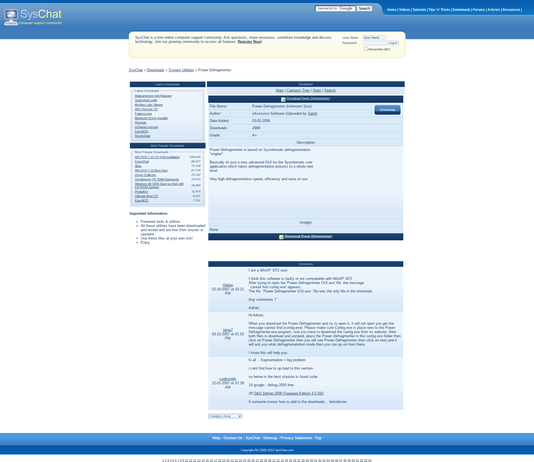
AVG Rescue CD (146, 109)
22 (236, 460)
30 (269, 460)
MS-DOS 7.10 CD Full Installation (157, 157)
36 (294, 460)
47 (340, 460)
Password (349, 43)
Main (280, 90)
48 (345, 460)
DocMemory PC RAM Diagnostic (157, 179)
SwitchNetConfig (146, 100)
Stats (317, 90)
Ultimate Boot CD (146, 196)
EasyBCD (141, 131)
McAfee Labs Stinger (149, 104)
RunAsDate (142, 136)
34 (286, 460)
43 (324, 460)
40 (311, 460)
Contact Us (233, 438)
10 (186, 460)
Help (216, 438)
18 (219, 460)
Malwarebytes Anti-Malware (153, 95)
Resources (511, 10)
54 (370, 460)
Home (392, 10)
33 (282, 460)
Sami (312, 113)
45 (332, 460)
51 (357, 460)
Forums (479, 10)
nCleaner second (146, 127)
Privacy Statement (296, 438)
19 (224, 460)
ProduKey (141, 191)
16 (211, 460)
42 (320, 460)
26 (253, 460)
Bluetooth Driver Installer (151, 118)
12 (194, 460)
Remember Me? (379, 49)
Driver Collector (145, 175)
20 (228, 460)
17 (215, 460)
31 (274, 460)
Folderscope (143, 113)
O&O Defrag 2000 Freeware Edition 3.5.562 (288, 393)
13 (199, 460)
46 (336, 460)
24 (244, 460)
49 (349, 460)
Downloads (461, 10)
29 (265, 460)
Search (330, 90)
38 (303, 460)
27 (257, 460)
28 (261, 460)
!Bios (138, 166)
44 (328, 460)
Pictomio (140, 122)
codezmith (227, 379)
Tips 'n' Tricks (439, 10)
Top (318, 438)
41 (315, 460)
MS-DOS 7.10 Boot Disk (151, 170)
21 (232, 460)
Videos (404, 10)
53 (365, 460)
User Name (350, 37)
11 (190, 460)
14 (203, 460)
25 (249, 460)
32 (278, 460)
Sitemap (270, 438)
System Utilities (181, 70)
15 (207, 460)
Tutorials (419, 10)
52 (361, 460)
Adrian (228, 285)
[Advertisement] (230, 78)
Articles (494, 10)
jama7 (228, 330)
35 (290, 460)
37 (299, 460)
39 (307, 460)
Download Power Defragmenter (308, 98)
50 (353, 460)
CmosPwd (142, 161)
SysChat (136, 70)
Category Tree (298, 90)
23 (240, 460)
